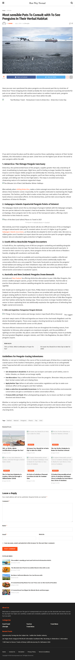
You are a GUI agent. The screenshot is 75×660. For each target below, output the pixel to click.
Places (31, 420)
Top (36, 420)
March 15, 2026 (15, 592)
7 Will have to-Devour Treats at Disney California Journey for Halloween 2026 (26, 642)
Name (4, 526)
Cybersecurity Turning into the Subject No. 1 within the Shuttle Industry (24, 635)
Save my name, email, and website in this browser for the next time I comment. (29, 543)
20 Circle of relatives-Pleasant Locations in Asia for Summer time (37, 476)
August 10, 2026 (55, 483)
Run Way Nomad (37, 3)
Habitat (9, 420)
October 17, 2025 (16, 562)
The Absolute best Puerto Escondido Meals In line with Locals (30, 568)
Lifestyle (9, 10)
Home (3, 10)
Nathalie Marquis (38, 222)
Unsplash (47, 222)
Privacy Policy (32, 652)
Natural (16, 420)
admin (10, 23)
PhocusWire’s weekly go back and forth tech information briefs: (31, 560)
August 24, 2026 (6, 453)
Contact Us (12, 652)
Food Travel (6, 624)
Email (4, 534)
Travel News (54, 624)
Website (41, 534)
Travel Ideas (30, 626)
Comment (6, 501)
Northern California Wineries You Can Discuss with (26, 575)
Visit (41, 420)
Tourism (29, 624)
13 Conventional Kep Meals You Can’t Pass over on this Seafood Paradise (34, 582)
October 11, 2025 (16, 570)
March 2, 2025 (15, 585)
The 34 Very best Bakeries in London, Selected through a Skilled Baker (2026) (12, 476)
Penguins (23, 420)
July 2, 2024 (18, 23)
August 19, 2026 (31, 453)
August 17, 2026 (31, 481)
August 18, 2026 (6, 481)
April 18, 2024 (15, 577)
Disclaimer (21, 652)
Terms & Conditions (44, 652)
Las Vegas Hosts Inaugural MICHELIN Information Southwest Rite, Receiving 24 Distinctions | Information (35, 639)
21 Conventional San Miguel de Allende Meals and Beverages (30, 590)
